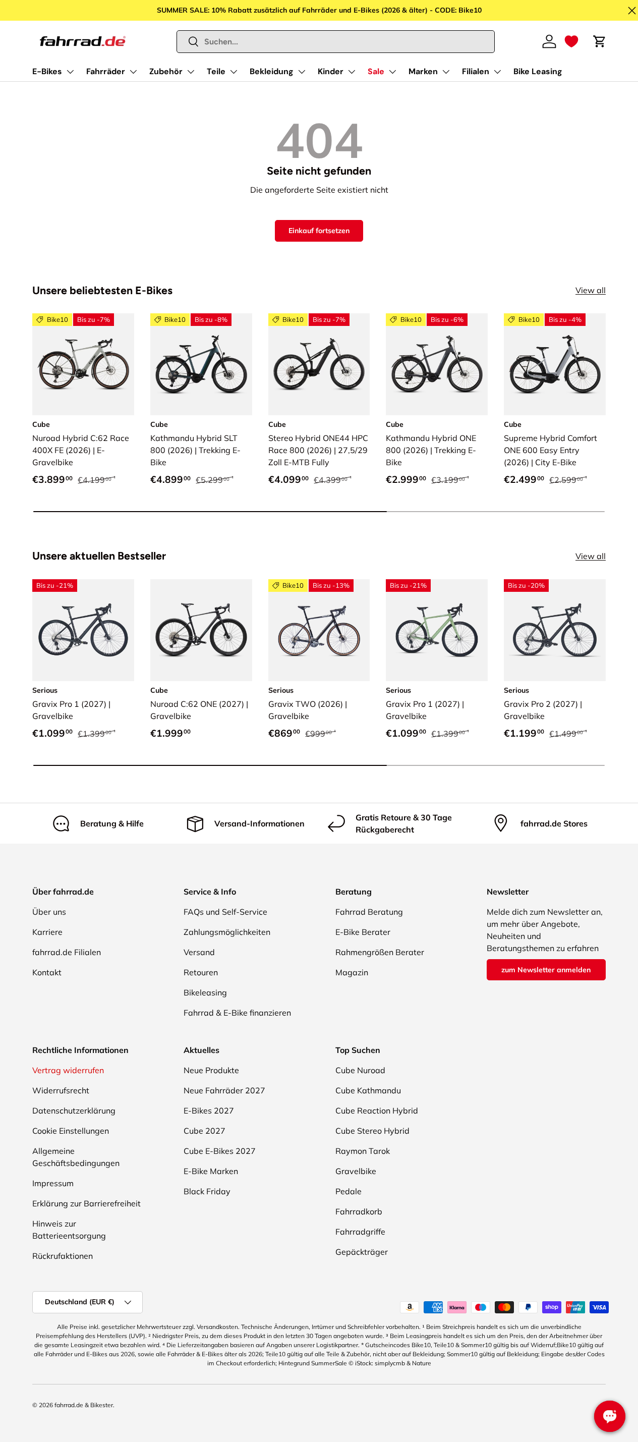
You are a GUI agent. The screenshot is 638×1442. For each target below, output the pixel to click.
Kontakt (47, 972)
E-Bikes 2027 (209, 1110)
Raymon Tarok (362, 1151)
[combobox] (336, 41)
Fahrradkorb (358, 1211)
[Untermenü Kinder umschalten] (351, 72)
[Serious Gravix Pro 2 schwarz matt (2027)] (555, 630)
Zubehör (166, 71)
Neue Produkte (211, 1070)
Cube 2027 (204, 1131)
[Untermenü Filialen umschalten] (497, 72)
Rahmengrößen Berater (379, 952)
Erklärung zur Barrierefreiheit (86, 1203)
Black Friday (207, 1191)
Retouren (201, 972)
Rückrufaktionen (62, 1256)
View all (590, 290)
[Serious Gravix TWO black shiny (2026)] (319, 630)
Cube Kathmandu (368, 1090)
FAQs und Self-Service (225, 912)
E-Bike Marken (211, 1171)
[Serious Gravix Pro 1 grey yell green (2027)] (437, 630)
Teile (216, 71)
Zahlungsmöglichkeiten (227, 932)
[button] (571, 41)
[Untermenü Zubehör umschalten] (191, 72)
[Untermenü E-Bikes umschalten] (70, 72)
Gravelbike (355, 1171)
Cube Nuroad (360, 1070)
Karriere (47, 932)
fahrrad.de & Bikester (83, 1405)
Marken (423, 71)
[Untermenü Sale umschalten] (392, 72)
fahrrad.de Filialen (66, 952)
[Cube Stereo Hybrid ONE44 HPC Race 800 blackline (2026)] (319, 364)
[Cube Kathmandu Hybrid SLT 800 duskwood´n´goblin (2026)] (201, 364)
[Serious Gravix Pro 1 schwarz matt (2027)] (83, 630)
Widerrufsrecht (60, 1090)
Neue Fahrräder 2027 (224, 1090)
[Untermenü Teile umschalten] (233, 72)
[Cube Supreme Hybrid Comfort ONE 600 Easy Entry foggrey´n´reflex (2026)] (555, 364)
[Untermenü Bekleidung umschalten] (302, 72)
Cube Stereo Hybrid (372, 1131)
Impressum (53, 1183)
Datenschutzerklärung (73, 1110)
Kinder (330, 71)
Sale (376, 71)
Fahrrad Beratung (369, 912)
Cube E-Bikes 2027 (220, 1151)
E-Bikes (47, 71)
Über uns (49, 912)
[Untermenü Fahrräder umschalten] (133, 72)
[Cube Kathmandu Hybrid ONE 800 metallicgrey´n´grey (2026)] (437, 364)
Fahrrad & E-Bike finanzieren (237, 1013)
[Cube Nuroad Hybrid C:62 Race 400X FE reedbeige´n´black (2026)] (83, 364)
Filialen (475, 71)
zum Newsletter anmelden (546, 969)
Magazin (351, 972)
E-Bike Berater (362, 932)
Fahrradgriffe (360, 1232)
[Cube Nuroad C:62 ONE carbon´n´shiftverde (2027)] (201, 630)
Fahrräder (105, 71)
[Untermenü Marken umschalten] (446, 72)
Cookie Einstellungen (70, 1131)
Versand (199, 952)
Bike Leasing (537, 71)
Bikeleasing (205, 992)
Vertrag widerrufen (68, 1070)
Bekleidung (272, 71)
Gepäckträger (361, 1252)
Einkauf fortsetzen (319, 230)
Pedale (348, 1191)
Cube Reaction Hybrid (376, 1110)
